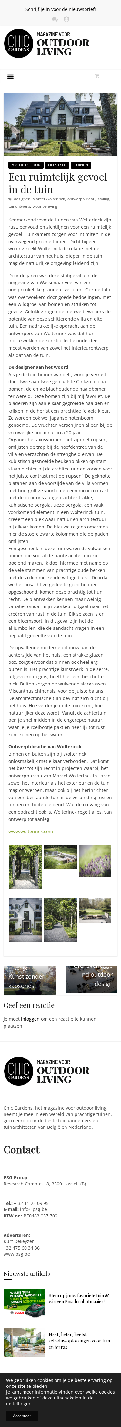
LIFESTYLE (57, 165)
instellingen (19, 1404)
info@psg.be (33, 1209)
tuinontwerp (19, 206)
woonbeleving (45, 206)
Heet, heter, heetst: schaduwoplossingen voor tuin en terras (79, 1340)
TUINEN (81, 165)
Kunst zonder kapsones (26, 977)
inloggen (30, 1019)
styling (103, 199)
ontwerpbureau (81, 199)
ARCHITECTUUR (26, 165)
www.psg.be (17, 1254)
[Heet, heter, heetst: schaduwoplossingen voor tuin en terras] (24, 1331)
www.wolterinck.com (30, 831)
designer (22, 199)
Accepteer (22, 1416)
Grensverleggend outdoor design (93, 971)
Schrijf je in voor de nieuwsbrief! (60, 9)
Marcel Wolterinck (48, 199)
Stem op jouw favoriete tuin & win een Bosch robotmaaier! (79, 1298)
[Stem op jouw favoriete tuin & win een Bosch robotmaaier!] (24, 1292)
